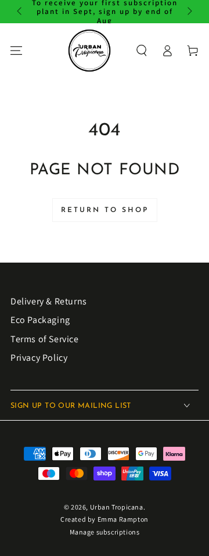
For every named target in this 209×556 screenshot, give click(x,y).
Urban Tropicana (116, 507)
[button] (141, 50)
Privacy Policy (38, 357)
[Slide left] (20, 11)
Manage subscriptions (105, 532)
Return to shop (105, 210)
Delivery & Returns (48, 301)
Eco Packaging (40, 320)
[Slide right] (189, 11)
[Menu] (16, 50)
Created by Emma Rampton (104, 519)
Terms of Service (44, 339)
